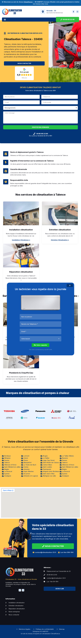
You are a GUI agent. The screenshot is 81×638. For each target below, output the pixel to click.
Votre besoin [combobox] (25, 339)
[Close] (70, 285)
